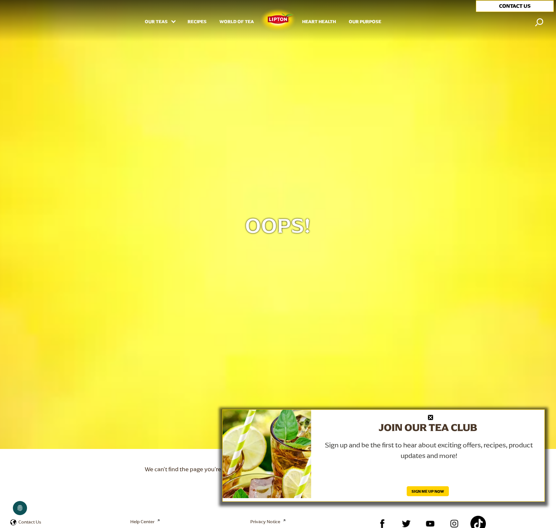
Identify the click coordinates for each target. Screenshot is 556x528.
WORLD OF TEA (236, 21)
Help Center (142, 521)
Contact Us (29, 522)
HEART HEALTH (319, 21)
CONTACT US (515, 6)
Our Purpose (365, 21)
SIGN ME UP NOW (428, 491)
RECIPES (197, 21)
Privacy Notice (265, 521)
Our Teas (157, 21)
